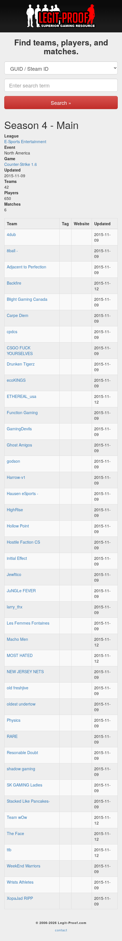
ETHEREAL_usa (21, 396)
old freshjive (17, 687)
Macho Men (17, 639)
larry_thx (14, 607)
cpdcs (12, 331)
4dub (11, 234)
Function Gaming (22, 412)
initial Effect (17, 558)
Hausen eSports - (22, 493)
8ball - (12, 250)
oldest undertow (21, 704)
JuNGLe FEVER (21, 590)
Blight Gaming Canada (27, 299)
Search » (61, 102)
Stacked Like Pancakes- (28, 801)
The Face (15, 833)
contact (61, 930)
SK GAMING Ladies (24, 785)
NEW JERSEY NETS (25, 671)
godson (13, 461)
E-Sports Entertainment (25, 141)
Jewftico (14, 574)
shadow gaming (21, 768)
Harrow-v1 (16, 477)
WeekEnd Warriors (23, 866)
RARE (12, 736)
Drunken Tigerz (21, 364)
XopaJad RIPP (20, 898)
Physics (13, 720)
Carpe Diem (17, 315)
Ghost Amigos (19, 445)
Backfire (14, 283)
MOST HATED (20, 655)
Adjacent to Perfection (26, 267)
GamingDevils (19, 428)
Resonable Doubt (22, 752)
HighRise (15, 509)
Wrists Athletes (20, 882)
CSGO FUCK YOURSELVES (20, 350)
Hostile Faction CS (23, 542)
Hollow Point (18, 526)
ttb (9, 849)
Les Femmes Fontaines (28, 623)
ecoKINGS (16, 380)
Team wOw (17, 817)
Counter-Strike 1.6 (20, 164)
